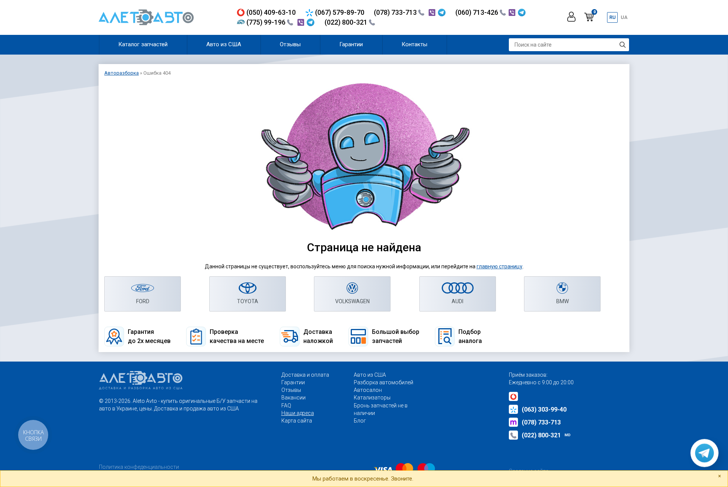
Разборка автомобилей (383, 382)
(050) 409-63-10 (271, 12)
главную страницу (499, 266)
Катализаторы (372, 398)
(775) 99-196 (266, 22)
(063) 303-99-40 (544, 409)
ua (624, 17)
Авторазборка (121, 73)
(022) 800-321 (347, 22)
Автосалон (368, 390)
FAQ (286, 405)
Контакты (414, 44)
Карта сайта (296, 421)
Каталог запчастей (143, 44)
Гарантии (351, 44)
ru (612, 17)
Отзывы (290, 44)
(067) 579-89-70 (339, 12)
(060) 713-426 (477, 12)
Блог (360, 421)
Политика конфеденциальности (139, 467)
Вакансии (293, 398)
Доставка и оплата (305, 375)
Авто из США (223, 44)
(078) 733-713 (396, 12)
